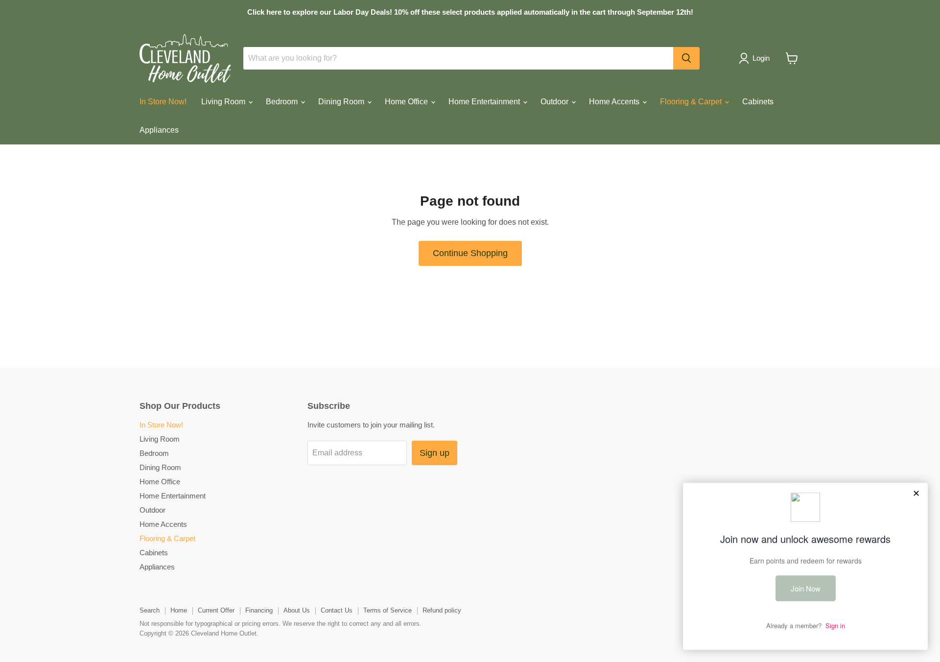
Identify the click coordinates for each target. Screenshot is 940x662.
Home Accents (615, 101)
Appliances (159, 130)
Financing (259, 610)
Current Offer (216, 610)
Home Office (407, 101)
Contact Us (336, 610)
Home (178, 610)
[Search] (686, 58)
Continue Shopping (470, 253)
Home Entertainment (485, 101)
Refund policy (442, 610)
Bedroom (283, 101)
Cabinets (758, 101)
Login (761, 58)
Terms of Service (387, 610)
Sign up (434, 453)
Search (150, 610)
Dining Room (342, 101)
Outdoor (555, 101)
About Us (296, 610)
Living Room (224, 101)
